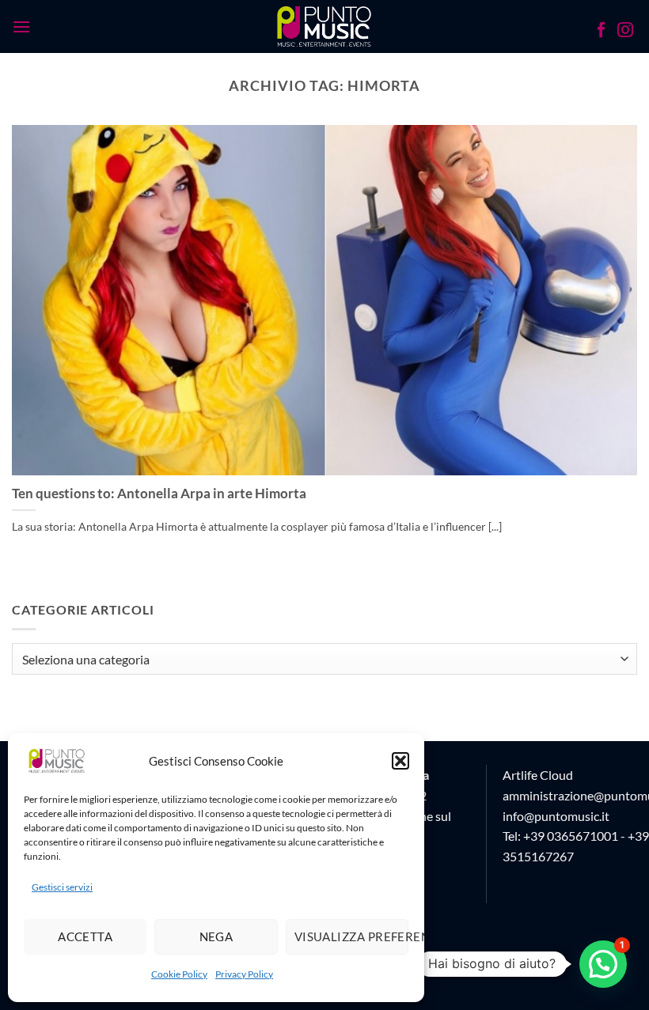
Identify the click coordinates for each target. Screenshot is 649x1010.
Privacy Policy (244, 974)
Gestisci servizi (62, 887)
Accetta (85, 936)
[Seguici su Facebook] (601, 32)
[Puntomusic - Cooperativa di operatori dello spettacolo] (325, 26)
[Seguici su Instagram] (625, 32)
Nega (216, 936)
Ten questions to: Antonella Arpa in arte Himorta (159, 493)
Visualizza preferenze (351, 936)
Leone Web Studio (484, 967)
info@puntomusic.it (556, 815)
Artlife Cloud (538, 774)
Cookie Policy (179, 974)
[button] (400, 761)
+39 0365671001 (570, 835)
